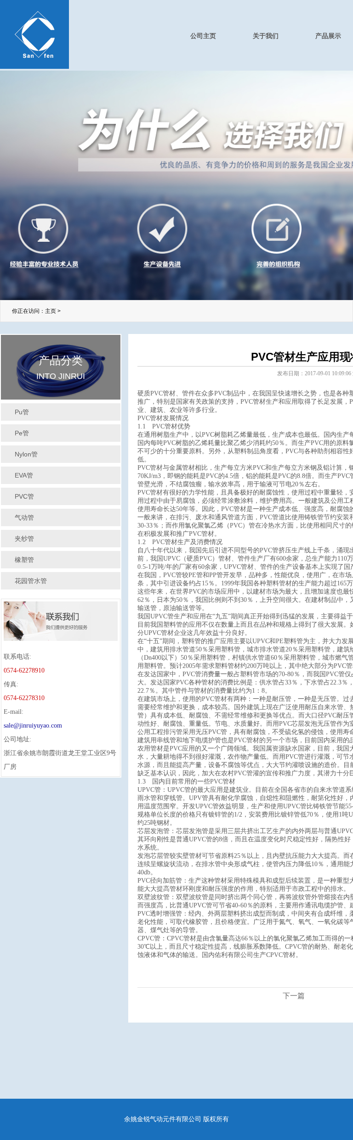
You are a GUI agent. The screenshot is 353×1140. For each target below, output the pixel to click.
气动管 (24, 517)
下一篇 (294, 996)
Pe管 (22, 433)
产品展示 (328, 36)
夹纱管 (24, 538)
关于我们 (266, 36)
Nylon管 (26, 454)
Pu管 (22, 412)
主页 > (53, 311)
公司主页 (203, 36)
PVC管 (24, 496)
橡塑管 (24, 559)
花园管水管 (31, 580)
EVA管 (24, 475)
